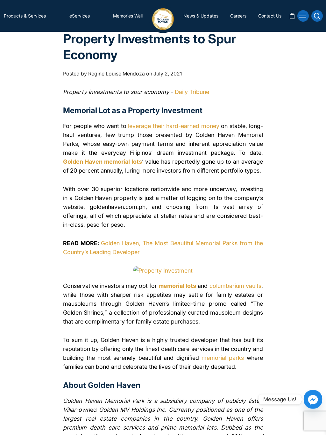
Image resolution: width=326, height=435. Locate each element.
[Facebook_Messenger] (313, 399)
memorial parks (223, 357)
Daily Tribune (191, 92)
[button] (303, 16)
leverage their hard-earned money (173, 126)
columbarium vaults (235, 285)
